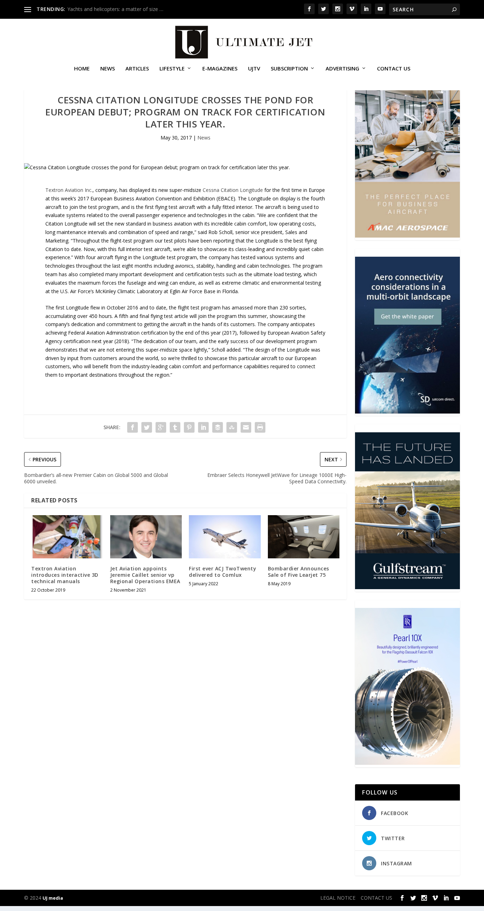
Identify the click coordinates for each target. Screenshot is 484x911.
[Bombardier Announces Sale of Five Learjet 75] (304, 536)
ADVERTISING (342, 69)
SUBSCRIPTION (289, 69)
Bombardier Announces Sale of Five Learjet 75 (298, 571)
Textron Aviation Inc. (68, 190)
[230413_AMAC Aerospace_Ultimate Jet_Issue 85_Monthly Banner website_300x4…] (407, 235)
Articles (137, 69)
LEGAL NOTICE (337, 897)
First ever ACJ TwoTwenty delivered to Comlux (222, 571)
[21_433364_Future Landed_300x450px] (407, 587)
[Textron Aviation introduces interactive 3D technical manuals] (67, 536)
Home (82, 69)
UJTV (254, 69)
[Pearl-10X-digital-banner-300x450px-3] (407, 762)
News (107, 69)
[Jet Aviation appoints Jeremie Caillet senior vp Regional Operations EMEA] (146, 536)
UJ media (53, 898)
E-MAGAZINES (219, 69)
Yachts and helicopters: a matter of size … (115, 9)
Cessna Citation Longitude (233, 190)
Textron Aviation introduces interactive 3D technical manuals (65, 575)
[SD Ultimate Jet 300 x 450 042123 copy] (407, 411)
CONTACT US (393, 69)
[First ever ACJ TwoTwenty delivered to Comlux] (225, 536)
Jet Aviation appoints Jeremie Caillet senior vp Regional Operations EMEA (145, 575)
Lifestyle (172, 69)
